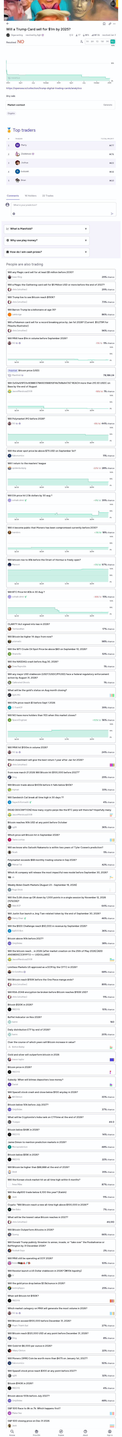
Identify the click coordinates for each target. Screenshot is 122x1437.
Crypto (11, 113)
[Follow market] (104, 23)
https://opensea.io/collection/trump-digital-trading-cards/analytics (44, 88)
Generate (107, 105)
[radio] (87, 41)
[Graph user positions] (81, 41)
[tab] (12, 196)
